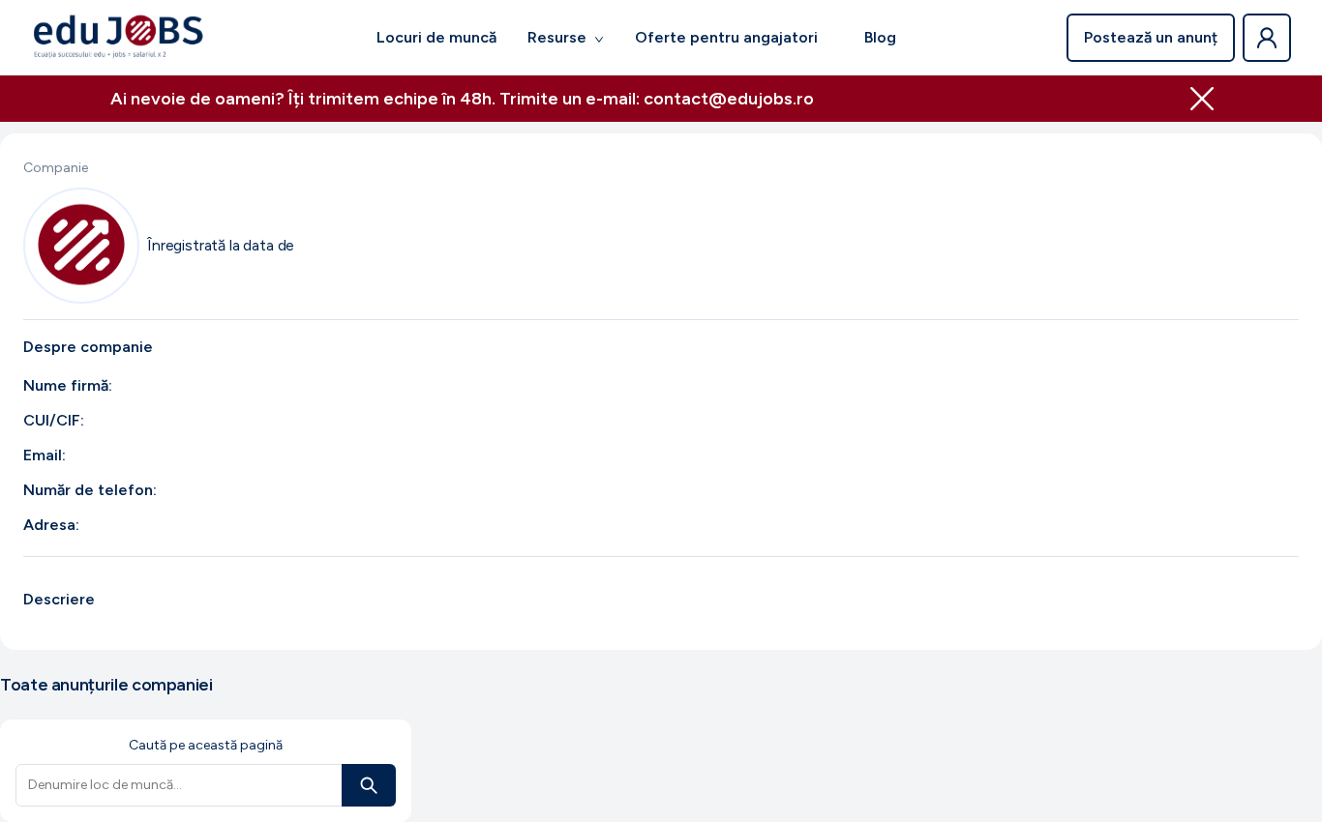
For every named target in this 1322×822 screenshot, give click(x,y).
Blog (880, 37)
